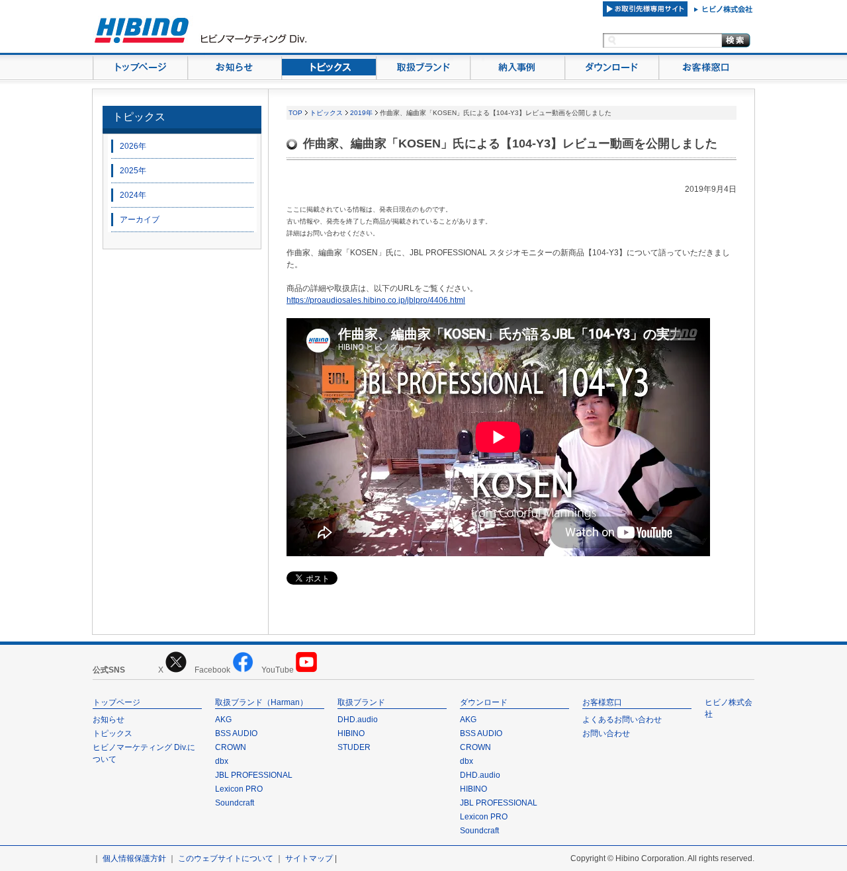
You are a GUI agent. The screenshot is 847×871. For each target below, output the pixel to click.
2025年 (133, 170)
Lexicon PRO (239, 789)
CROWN (230, 747)
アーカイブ (139, 219)
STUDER (354, 747)
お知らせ (108, 719)
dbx (221, 761)
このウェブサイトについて (225, 858)
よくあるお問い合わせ (622, 719)
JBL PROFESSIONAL (253, 775)
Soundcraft (234, 803)
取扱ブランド (361, 702)
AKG (223, 719)
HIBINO (351, 733)
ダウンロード (484, 702)
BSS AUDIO (236, 733)
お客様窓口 (602, 702)
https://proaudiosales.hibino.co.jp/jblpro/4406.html (376, 300)
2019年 (361, 112)
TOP (295, 112)
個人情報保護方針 (134, 858)
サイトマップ (309, 858)
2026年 (133, 146)
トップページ (116, 702)
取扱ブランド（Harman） (261, 702)
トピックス (138, 116)
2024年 (133, 195)
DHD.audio (357, 719)
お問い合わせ (606, 733)
